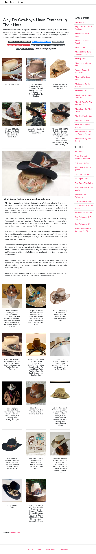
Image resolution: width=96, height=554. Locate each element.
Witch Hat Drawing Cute (83, 116)
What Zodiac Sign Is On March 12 (83, 96)
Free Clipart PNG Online (84, 183)
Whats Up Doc (80, 47)
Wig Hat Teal (79, 22)
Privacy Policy (51, 549)
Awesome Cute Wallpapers (80, 195)
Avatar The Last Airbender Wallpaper (82, 157)
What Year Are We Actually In (82, 41)
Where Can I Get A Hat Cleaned (83, 110)
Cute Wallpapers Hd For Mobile (84, 207)
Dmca (30, 549)
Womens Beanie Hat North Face (82, 71)
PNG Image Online (82, 163)
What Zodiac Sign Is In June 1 (83, 139)
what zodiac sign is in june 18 (18, 45)
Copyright (64, 549)
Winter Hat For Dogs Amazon (82, 78)
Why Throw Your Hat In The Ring (83, 27)
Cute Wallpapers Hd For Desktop (84, 218)
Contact (39, 549)
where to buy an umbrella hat (19, 42)
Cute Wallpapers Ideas (83, 201)
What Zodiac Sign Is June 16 (82, 126)
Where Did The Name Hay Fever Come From (83, 53)
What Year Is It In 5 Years (82, 34)
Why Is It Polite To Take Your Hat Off (83, 103)
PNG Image (79, 151)
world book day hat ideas (41, 42)
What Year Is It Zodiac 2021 (83, 64)
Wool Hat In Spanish (82, 120)
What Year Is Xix (81, 91)
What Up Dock (80, 59)
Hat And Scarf (14, 2)
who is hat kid (58, 42)
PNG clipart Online (82, 178)
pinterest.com (15, 532)
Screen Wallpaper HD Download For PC (83, 229)
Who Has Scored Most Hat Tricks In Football (83, 132)
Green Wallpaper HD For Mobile (84, 188)
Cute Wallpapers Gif (82, 224)
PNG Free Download (82, 174)
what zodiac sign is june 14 (46, 49)
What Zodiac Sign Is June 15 (82, 85)
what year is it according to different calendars (48, 45)
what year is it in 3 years (25, 49)
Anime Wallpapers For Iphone (83, 168)
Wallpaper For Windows (83, 212)
